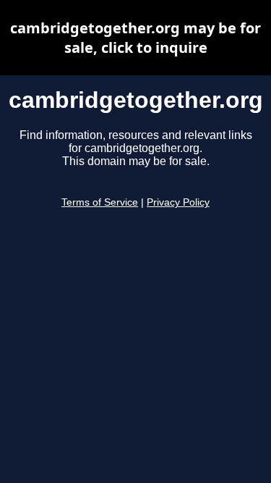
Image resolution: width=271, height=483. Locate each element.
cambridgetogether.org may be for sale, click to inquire (135, 37)
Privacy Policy (178, 202)
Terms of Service (99, 202)
